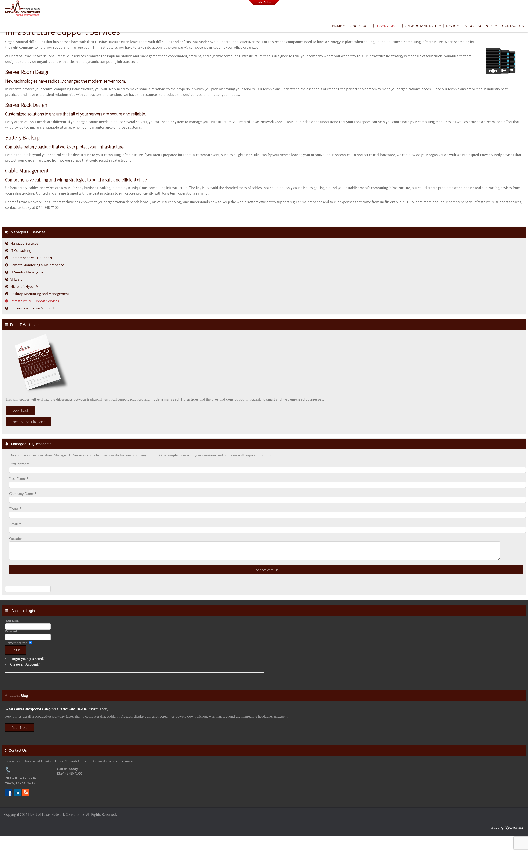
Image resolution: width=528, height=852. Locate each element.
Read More (19, 727)
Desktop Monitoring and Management (39, 294)
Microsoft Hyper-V (24, 286)
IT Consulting (20, 250)
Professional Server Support (32, 308)
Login (259, 2)
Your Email (12, 620)
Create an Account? (25, 664)
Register (268, 2)
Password (11, 631)
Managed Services (24, 243)
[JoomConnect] (507, 828)
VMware (16, 279)
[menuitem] (339, 26)
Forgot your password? (27, 658)
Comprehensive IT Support (31, 257)
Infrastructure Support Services (34, 301)
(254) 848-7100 (69, 773)
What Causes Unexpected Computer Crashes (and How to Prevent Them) (56, 709)
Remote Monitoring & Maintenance (37, 265)
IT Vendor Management (28, 272)
